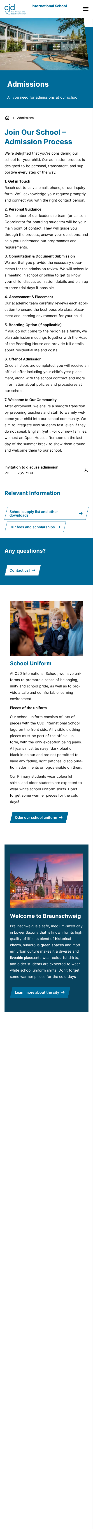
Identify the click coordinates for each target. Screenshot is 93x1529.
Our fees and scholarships (32, 527)
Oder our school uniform (36, 817)
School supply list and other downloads (33, 513)
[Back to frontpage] (7, 117)
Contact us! (19, 570)
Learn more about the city (37, 992)
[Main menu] (84, 8)
